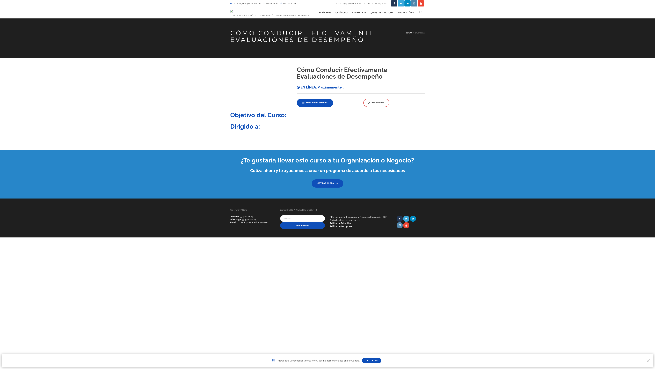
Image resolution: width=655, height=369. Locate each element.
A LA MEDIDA (359, 12)
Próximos (325, 12)
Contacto (369, 3)
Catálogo (341, 12)
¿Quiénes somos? (354, 3)
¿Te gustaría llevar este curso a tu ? (327, 160)
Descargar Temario (317, 102)
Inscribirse (377, 102)
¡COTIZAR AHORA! (325, 183)
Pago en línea (405, 12)
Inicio (338, 3)
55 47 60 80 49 (289, 3)
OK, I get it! (371, 360)
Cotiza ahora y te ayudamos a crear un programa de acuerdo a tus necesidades (327, 170)
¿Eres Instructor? (381, 12)
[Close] (648, 361)
